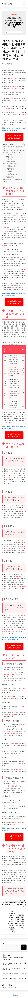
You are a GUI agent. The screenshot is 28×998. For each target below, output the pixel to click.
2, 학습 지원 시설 (11, 169)
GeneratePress (14, 995)
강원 (24, 900)
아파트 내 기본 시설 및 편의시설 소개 (14, 150)
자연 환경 (11, 176)
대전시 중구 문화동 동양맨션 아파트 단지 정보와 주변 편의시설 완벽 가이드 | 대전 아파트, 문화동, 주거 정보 (19, 921)
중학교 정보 (11, 168)
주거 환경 (9, 154)
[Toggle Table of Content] (22, 144)
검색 (2, 943)
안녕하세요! (4, 987)
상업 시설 (9, 159)
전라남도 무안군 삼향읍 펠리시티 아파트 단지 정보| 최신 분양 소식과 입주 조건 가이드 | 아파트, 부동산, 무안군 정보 (11, 921)
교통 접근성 (10, 158)
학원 (10, 173)
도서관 (10, 171)
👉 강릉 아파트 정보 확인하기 (14, 837)
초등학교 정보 (12, 166)
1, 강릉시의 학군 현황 (12, 165)
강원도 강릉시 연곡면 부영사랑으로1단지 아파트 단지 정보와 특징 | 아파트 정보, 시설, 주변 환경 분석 (14, 904)
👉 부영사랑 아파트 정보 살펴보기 (14, 302)
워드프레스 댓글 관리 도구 (15, 987)
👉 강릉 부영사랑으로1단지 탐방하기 (14, 435)
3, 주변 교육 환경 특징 (12, 174)
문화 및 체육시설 (13, 177)
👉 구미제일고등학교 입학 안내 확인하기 (14, 646)
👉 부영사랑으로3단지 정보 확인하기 (14, 137)
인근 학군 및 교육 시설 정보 (11, 163)
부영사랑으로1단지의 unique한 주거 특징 (14, 180)
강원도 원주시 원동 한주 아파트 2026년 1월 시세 (13, 978)
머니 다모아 (7, 4)
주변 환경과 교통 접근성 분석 (12, 152)
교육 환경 (9, 156)
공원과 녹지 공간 (11, 161)
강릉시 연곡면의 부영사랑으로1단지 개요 (13, 147)
